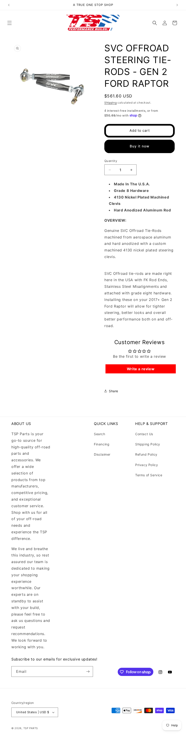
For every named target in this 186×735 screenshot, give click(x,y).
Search (99, 434)
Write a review (140, 369)
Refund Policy (146, 454)
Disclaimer (102, 454)
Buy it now (139, 146)
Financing (101, 444)
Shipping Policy (147, 444)
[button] (10, 23)
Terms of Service (148, 475)
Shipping (110, 102)
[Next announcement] (177, 5)
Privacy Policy (146, 465)
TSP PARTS (30, 728)
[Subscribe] (88, 671)
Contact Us (144, 434)
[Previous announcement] (9, 5)
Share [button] (113, 391)
